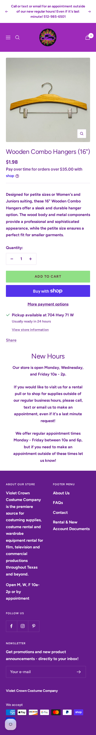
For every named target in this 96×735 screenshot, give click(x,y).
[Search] (17, 37)
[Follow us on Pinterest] (33, 626)
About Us (61, 493)
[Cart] (87, 37)
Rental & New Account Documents (71, 525)
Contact (60, 512)
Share (11, 340)
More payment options (48, 304)
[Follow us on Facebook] (11, 626)
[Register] (79, 672)
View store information (30, 330)
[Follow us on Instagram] (22, 626)
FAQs (58, 502)
